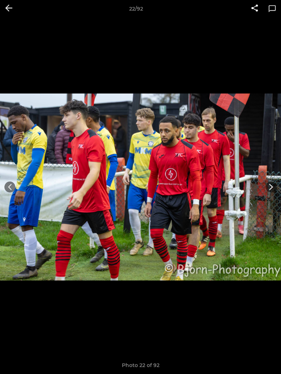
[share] (254, 9)
